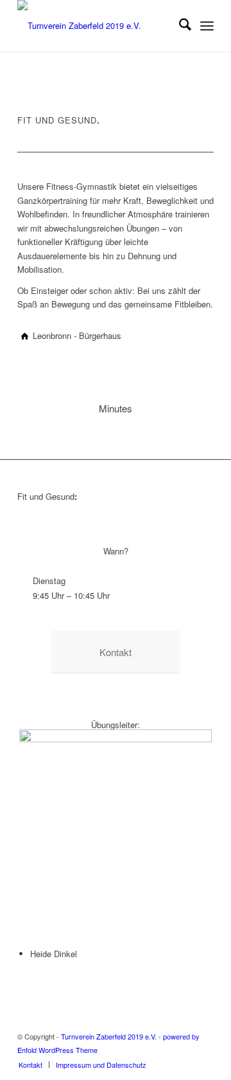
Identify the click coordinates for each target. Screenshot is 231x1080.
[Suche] (178, 25)
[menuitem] (178, 25)
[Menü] (207, 25)
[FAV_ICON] (96, 25)
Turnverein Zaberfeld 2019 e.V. (109, 1036)
